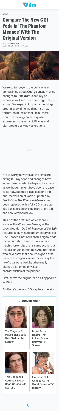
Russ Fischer (13, 43)
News (5, 14)
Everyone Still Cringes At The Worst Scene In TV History (43, 382)
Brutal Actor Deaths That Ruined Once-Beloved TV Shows (40, 338)
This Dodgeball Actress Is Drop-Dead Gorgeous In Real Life (15, 382)
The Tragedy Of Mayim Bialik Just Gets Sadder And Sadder (15, 336)
